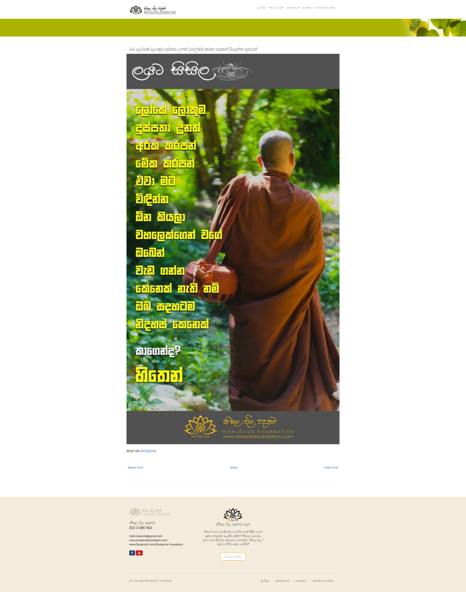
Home (234, 467)
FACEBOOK (148, 451)
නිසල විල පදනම (276, 7)
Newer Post (135, 467)
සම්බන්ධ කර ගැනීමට (325, 7)
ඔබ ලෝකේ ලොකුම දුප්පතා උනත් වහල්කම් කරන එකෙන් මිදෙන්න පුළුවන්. (193, 49)
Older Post (331, 467)
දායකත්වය (308, 7)
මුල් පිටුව (262, 7)
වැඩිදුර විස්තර (233, 556)
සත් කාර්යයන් (293, 7)
